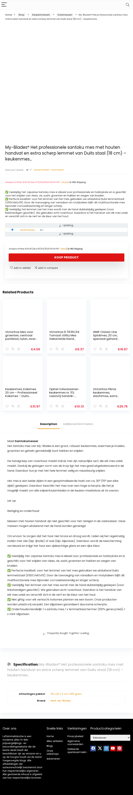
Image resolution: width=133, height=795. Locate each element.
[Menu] (4, 4)
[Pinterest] (119, 748)
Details (64, 182)
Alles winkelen (55, 741)
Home (8, 14)
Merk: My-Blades (61, 700)
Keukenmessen (41, 14)
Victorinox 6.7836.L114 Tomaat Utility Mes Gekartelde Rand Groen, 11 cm (64, 337)
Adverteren (53, 758)
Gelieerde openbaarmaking (77, 750)
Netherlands (27, 229)
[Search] (127, 4)
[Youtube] (113, 748)
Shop (21, 14)
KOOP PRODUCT (66, 257)
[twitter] (100, 748)
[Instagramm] (106, 748)
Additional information (78, 424)
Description (48, 424)
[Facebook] (93, 748)
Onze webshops (53, 752)
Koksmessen (65, 14)
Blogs (50, 746)
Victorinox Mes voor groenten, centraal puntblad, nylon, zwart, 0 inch (21, 337)
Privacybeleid (75, 736)
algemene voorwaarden (75, 742)
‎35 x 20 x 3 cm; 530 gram (66, 694)
